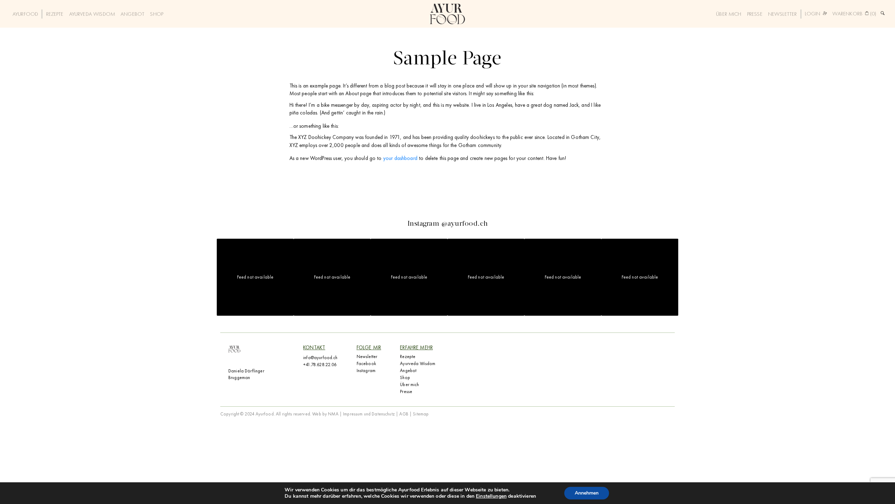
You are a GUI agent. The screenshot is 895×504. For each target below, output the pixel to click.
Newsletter (782, 13)
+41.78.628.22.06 (319, 365)
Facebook (366, 363)
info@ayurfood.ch (320, 357)
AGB (403, 414)
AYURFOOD (25, 13)
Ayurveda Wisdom (92, 13)
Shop (156, 13)
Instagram (366, 370)
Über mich (728, 13)
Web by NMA (325, 414)
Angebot (132, 13)
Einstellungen (491, 496)
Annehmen (587, 493)
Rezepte (55, 13)
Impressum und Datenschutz (369, 414)
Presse (754, 13)
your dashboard (400, 158)
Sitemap (421, 414)
